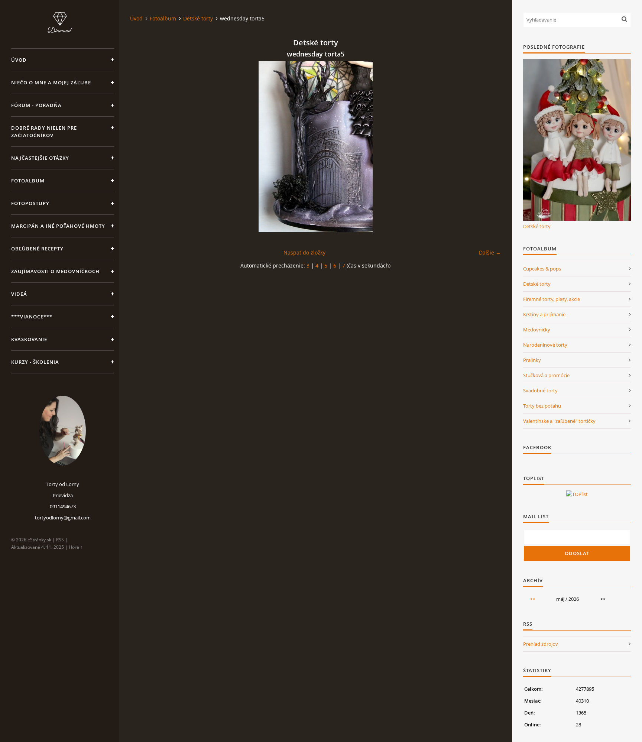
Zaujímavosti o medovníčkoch (55, 271)
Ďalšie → (490, 252)
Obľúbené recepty (37, 248)
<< (532, 599)
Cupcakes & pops (542, 268)
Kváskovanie (29, 339)
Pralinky (532, 360)
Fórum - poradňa (36, 105)
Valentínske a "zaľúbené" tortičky (559, 421)
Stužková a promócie (546, 375)
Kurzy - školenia (35, 362)
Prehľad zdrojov (540, 644)
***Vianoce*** (31, 316)
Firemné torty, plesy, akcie (551, 299)
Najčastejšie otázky (40, 158)
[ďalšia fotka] (488, 146)
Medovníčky (536, 329)
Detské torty (198, 18)
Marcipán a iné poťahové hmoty (58, 226)
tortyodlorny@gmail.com (63, 517)
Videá (19, 294)
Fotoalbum (28, 180)
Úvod (19, 59)
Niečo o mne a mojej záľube (51, 82)
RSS (60, 540)
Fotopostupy (30, 203)
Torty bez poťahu (542, 405)
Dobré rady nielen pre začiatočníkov (44, 131)
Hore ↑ (75, 547)
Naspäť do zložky (304, 252)
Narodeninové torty (545, 344)
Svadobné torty (540, 390)
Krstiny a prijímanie (544, 314)
